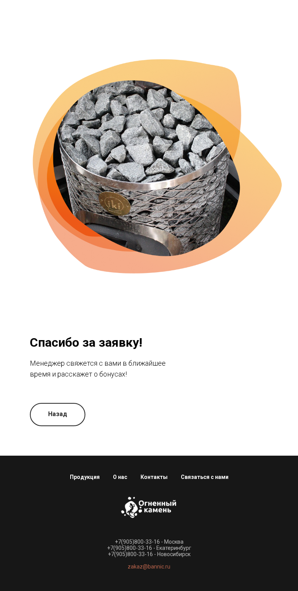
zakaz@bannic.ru (149, 566)
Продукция (85, 477)
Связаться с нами (205, 477)
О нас (120, 477)
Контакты (154, 477)
